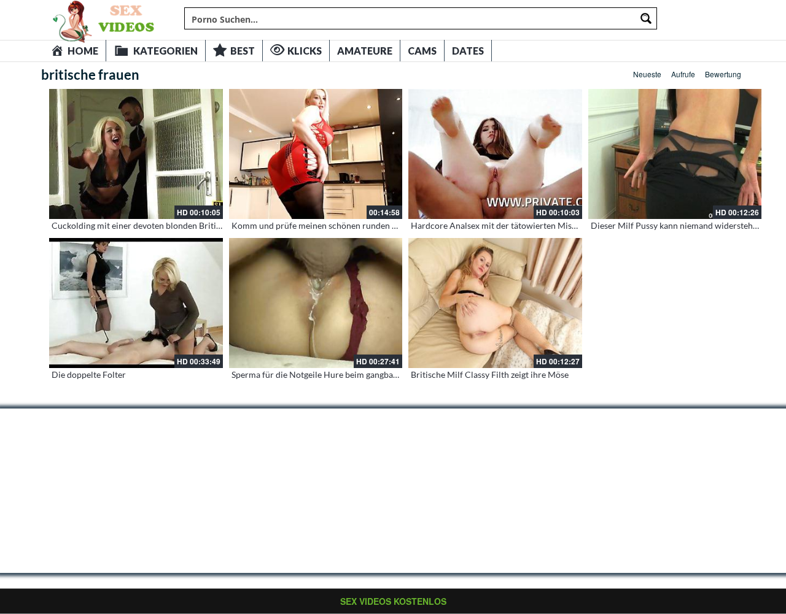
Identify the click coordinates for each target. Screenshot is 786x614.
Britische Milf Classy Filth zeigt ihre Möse (490, 374)
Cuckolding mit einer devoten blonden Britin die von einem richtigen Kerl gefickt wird (214, 225)
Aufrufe (683, 74)
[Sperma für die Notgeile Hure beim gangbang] (316, 303)
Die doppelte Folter (89, 374)
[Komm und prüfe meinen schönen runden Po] (316, 154)
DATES (468, 50)
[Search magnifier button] (646, 18)
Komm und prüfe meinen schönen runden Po (317, 225)
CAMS (422, 50)
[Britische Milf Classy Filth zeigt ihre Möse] (495, 303)
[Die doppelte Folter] (136, 303)
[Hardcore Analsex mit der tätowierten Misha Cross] (495, 154)
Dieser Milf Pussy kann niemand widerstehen (676, 225)
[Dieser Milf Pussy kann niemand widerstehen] (675, 154)
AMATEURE (364, 50)
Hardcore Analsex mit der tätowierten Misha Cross (508, 225)
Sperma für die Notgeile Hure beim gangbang (317, 374)
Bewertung (723, 74)
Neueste (647, 74)
